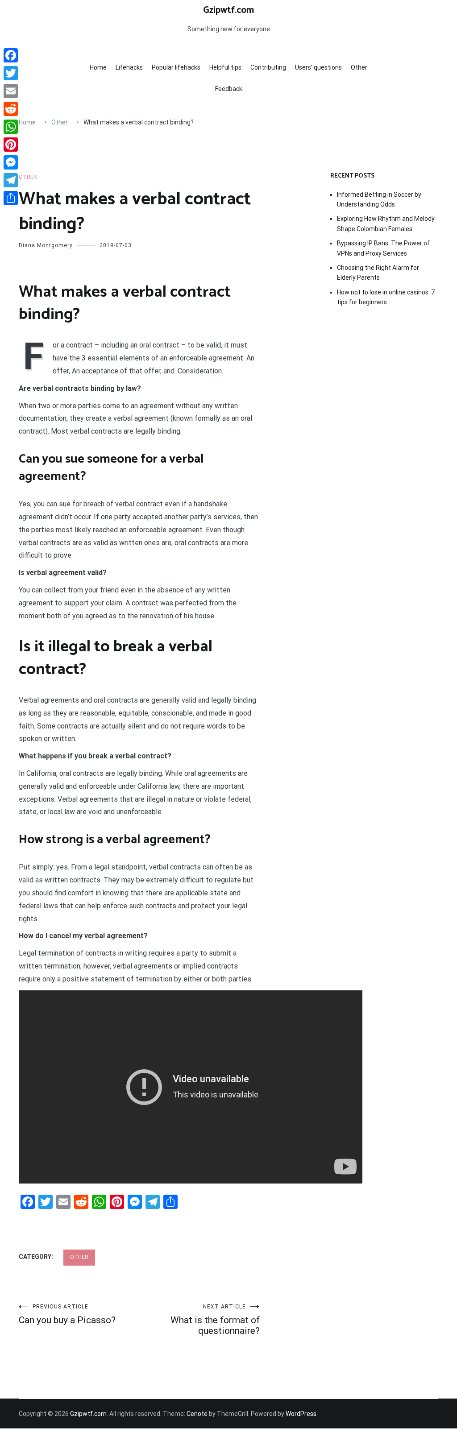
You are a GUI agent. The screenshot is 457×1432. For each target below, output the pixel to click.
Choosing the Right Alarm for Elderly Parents (378, 272)
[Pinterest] (11, 144)
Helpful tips (225, 67)
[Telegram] (11, 180)
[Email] (11, 91)
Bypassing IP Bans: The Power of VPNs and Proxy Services (383, 248)
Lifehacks (129, 67)
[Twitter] (11, 73)
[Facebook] (11, 55)
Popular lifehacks (176, 67)
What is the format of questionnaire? (215, 1320)
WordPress (301, 1413)
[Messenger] (11, 162)
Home (98, 67)
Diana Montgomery (46, 245)
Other (359, 67)
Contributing (268, 67)
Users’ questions (318, 67)
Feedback (228, 88)
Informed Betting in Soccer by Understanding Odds (379, 199)
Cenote (197, 1413)
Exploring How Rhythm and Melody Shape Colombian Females (386, 223)
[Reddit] (11, 109)
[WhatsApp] (11, 127)
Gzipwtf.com (228, 10)
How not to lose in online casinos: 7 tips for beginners (386, 297)
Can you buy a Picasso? (67, 1314)
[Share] (11, 198)
